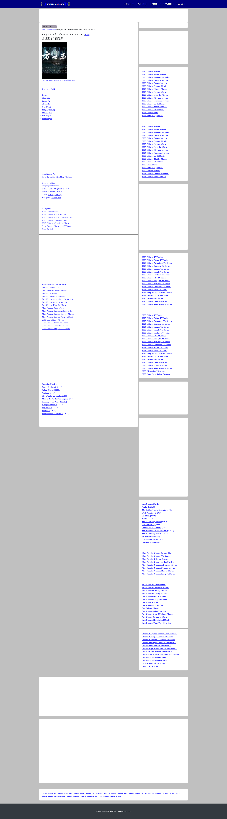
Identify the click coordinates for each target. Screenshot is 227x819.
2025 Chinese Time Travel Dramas (157, 368)
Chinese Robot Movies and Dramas (157, 651)
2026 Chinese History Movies (154, 89)
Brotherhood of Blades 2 (52, 414)
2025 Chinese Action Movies (154, 129)
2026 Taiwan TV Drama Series (155, 295)
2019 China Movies (50, 211)
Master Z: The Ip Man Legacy (55, 399)
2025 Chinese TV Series (152, 315)
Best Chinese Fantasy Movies (154, 593)
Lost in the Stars (149, 542)
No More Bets (148, 536)
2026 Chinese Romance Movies (155, 101)
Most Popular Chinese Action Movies (57, 311)
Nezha (144, 519)
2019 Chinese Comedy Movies (54, 220)
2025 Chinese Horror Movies (154, 144)
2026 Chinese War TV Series (154, 290)
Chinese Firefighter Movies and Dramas (159, 643)
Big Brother (47, 408)
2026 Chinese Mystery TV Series (156, 284)
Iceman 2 (46, 411)
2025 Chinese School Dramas (154, 365)
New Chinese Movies (70, 796)
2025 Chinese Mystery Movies (155, 150)
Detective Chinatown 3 (151, 528)
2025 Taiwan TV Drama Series (155, 356)
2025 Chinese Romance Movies (155, 153)
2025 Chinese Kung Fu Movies (155, 147)
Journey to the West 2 (51, 402)
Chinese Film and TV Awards (165, 793)
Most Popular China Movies (53, 308)
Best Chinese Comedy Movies (54, 302)
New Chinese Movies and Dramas (56, 793)
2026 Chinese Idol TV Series (154, 278)
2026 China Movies (150, 113)
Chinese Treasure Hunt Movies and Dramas (161, 654)
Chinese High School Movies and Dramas (159, 649)
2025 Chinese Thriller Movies (154, 159)
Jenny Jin (46, 101)
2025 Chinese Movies (151, 126)
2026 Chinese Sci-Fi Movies (153, 104)
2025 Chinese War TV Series (154, 351)
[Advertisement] (103, 15)
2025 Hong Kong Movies (152, 168)
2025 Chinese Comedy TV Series (156, 324)
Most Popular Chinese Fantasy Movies (158, 568)
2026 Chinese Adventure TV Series (157, 263)
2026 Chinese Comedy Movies (155, 80)
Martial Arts (56, 198)
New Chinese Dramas (90, 796)
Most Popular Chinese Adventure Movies (159, 565)
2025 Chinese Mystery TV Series (156, 342)
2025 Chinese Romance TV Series (156, 345)
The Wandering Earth (51, 396)
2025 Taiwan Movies (151, 171)
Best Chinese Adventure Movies (155, 588)
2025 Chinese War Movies (153, 162)
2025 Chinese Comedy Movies (155, 135)
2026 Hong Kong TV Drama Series (157, 292)
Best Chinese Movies (50, 287)
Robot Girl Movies (150, 666)
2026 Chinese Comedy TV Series (156, 266)
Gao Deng (46, 107)
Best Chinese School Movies (154, 611)
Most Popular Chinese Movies (54, 290)
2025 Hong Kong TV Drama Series (157, 353)
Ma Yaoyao (47, 113)
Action (50, 195)
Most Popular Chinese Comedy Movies (58, 314)
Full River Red (148, 525)
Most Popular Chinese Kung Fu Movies (58, 317)
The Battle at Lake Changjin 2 (155, 531)
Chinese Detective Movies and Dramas (158, 640)
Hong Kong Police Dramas (153, 663)
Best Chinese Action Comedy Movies (57, 299)
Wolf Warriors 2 (49, 387)
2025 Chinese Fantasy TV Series (156, 333)
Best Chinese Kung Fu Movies (54, 305)
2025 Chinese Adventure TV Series (157, 321)
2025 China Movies (150, 165)
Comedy (58, 195)
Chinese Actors (79, 793)
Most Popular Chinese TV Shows (156, 556)
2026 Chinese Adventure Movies (155, 77)
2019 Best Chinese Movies (53, 320)
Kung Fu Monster (49, 405)
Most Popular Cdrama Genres (155, 559)
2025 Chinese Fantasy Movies (154, 141)
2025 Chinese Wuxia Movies (154, 177)
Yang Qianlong (48, 110)
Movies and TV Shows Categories (111, 793)
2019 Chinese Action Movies (54, 214)
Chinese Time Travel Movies (154, 657)
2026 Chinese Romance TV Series (156, 287)
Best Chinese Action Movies (53, 296)
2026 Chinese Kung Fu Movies (155, 95)
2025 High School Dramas (153, 371)
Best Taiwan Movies (150, 608)
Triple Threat (48, 390)
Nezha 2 (145, 507)
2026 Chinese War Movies (153, 110)
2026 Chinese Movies (151, 71)
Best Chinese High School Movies (156, 620)
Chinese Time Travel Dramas (154, 660)
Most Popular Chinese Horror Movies (158, 571)
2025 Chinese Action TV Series (155, 318)
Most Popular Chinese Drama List (156, 553)
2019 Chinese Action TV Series (55, 323)
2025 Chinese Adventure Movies (155, 132)
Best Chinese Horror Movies (154, 596)
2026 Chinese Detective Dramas (155, 301)
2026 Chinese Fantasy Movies (154, 86)
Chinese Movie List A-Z (111, 796)
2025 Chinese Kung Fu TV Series (156, 339)
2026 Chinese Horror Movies (154, 92)
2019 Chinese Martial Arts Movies (56, 223)
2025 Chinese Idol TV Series (154, 336)
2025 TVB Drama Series (152, 359)
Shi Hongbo (47, 119)
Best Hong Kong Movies (152, 605)
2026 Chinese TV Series (152, 257)
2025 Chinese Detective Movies (155, 174)
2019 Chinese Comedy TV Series (55, 326)
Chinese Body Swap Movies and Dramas (159, 634)
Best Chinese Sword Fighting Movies (157, 614)
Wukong (45, 393)
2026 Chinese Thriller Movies (154, 107)
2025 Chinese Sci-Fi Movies (153, 156)
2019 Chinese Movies (49, 30)
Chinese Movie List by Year (139, 793)
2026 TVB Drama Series (152, 298)
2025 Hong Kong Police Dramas (156, 374)
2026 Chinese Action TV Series (155, 260)
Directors (91, 793)
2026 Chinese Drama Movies (154, 83)
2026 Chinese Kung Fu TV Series (156, 281)
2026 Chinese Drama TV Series (155, 269)
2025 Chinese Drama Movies (154, 138)
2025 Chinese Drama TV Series (155, 327)
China (52, 183)
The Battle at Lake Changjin (154, 510)
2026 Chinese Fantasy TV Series (156, 275)
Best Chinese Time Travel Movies (156, 623)
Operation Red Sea (150, 539)
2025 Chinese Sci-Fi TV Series (155, 348)
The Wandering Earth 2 (152, 533)
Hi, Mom (146, 516)
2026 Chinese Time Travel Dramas (157, 304)
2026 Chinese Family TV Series (155, 272)
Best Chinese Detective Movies (155, 617)
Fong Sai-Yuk (47, 229)
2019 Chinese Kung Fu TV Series (56, 329)
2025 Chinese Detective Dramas (155, 362)
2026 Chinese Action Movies (154, 74)
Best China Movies (50, 293)
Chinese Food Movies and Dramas (156, 646)
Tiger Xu (46, 98)
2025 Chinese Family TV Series (155, 330)
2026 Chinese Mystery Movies (155, 98)
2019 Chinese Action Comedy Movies (57, 217)
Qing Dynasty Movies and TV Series (57, 226)
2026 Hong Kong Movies (152, 116)
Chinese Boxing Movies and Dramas (157, 637)
